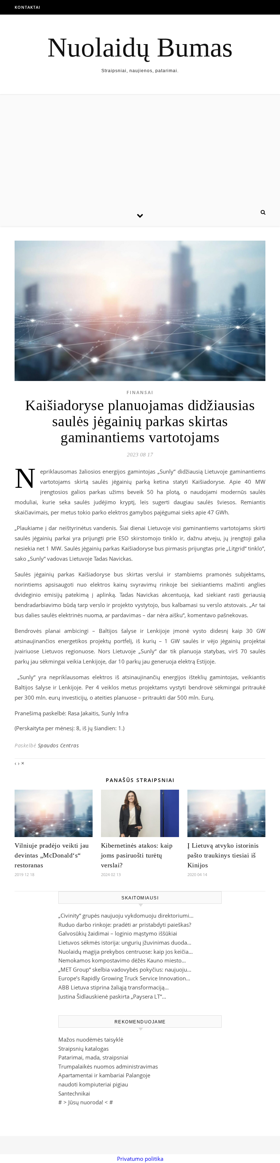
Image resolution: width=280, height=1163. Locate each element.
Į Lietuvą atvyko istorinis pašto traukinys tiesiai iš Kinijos (223, 855)
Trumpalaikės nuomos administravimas (108, 1066)
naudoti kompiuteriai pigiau (93, 1084)
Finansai (140, 392)
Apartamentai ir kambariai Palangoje (104, 1075)
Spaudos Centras (58, 745)
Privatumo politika (140, 1158)
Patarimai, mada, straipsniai (93, 1057)
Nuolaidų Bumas (140, 47)
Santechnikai (74, 1093)
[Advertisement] (140, 149)
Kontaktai (27, 7)
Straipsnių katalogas (83, 1048)
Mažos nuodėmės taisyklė (90, 1039)
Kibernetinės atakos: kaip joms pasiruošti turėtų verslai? (137, 855)
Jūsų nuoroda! (85, 1102)
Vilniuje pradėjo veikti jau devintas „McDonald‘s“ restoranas (52, 855)
